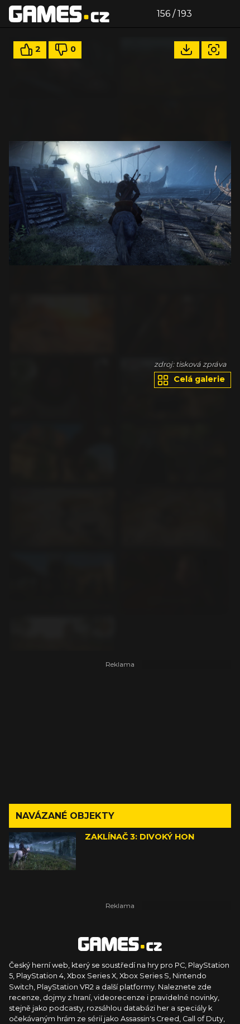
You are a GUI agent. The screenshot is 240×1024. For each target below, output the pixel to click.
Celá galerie (198, 379)
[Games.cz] (59, 13)
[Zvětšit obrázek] (214, 50)
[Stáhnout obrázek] (186, 50)
